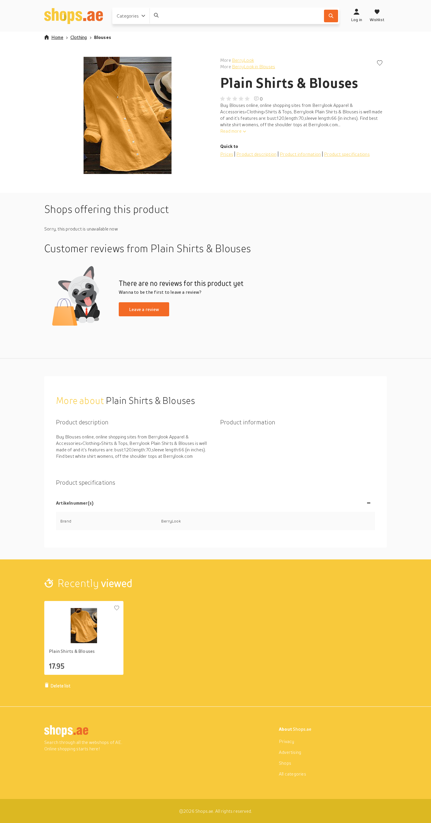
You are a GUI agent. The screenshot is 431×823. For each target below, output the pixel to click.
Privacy (286, 741)
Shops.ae (302, 729)
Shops (285, 763)
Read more (231, 131)
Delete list (60, 685)
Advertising (290, 752)
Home (57, 37)
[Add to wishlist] (379, 63)
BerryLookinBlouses (253, 66)
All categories (292, 773)
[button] (127, 115)
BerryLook (243, 60)
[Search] (331, 16)
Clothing (78, 37)
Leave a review (144, 309)
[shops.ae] (73, 16)
